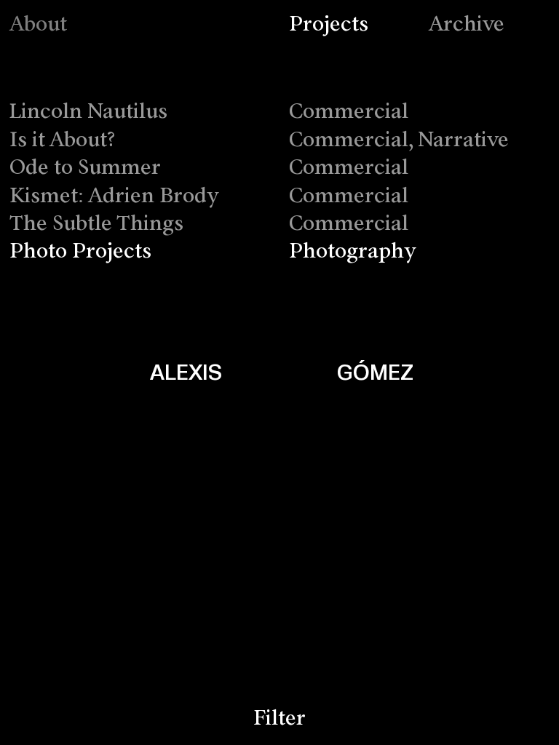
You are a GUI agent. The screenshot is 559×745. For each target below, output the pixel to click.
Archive (466, 25)
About (38, 25)
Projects (328, 25)
